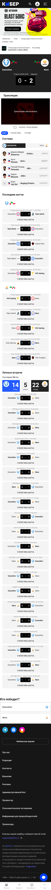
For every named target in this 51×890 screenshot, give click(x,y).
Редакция (7, 760)
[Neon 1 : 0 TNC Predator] (34, 61)
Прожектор (7, 800)
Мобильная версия (25, 741)
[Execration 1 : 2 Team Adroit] (16, 62)
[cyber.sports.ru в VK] (14, 730)
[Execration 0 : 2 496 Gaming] (11, 63)
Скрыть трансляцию (28, 127)
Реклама (6, 784)
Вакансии (6, 776)
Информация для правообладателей (19, 816)
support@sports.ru (10, 838)
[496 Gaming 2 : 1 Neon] (39, 62)
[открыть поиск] (30, 4)
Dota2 (16, 39)
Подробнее (31, 866)
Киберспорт (6, 39)
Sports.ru (9, 846)
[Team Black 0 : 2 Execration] (11, 202)
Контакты (7, 768)
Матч (4, 133)
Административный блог (14, 792)
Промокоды (8, 824)
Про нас (6, 752)
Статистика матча (25, 220)
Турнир (27, 133)
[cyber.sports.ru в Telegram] (5, 730)
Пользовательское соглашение (17, 808)
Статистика (15, 133)
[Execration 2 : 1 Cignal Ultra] (14, 61)
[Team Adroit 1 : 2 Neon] (38, 61)
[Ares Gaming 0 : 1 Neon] (11, 287)
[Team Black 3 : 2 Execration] (15, 62)
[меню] (45, 4)
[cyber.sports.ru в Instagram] (22, 730)
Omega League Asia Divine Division (32, 39)
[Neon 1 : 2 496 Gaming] (37, 62)
